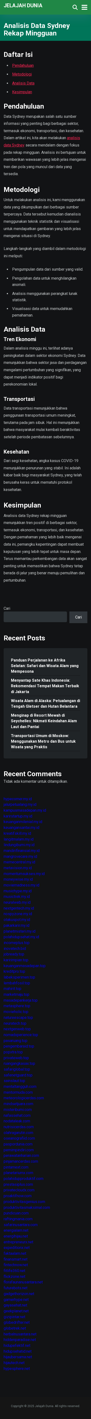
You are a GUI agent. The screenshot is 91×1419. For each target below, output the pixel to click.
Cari (7, 608)
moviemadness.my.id (21, 885)
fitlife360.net (14, 1270)
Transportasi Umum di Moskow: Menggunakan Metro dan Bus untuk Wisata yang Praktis (43, 741)
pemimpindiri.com (19, 1150)
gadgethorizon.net (19, 1293)
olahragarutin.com (18, 1132)
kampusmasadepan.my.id (25, 810)
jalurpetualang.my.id (20, 804)
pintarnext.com (16, 1167)
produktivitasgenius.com (24, 1201)
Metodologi (22, 74)
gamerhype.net (16, 1299)
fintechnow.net (16, 1265)
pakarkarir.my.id (16, 925)
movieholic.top (16, 1011)
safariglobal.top (17, 1069)
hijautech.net (14, 1362)
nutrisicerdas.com (19, 1127)
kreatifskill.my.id (17, 833)
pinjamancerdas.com (21, 1161)
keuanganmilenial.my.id (23, 821)
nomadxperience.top (21, 1034)
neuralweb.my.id (17, 902)
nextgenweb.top (17, 1029)
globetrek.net (15, 1328)
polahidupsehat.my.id (21, 937)
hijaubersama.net (18, 1357)
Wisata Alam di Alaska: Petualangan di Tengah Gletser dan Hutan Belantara (45, 703)
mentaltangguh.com (20, 1086)
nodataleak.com (17, 1121)
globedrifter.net (17, 1322)
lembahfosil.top (17, 983)
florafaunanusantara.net (23, 1282)
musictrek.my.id (17, 896)
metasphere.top (17, 1006)
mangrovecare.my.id (20, 856)
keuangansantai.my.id (21, 827)
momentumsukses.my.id (24, 873)
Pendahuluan (23, 65)
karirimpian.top (16, 960)
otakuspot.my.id (17, 919)
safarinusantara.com (21, 1224)
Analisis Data (23, 83)
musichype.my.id (18, 891)
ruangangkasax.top (19, 1063)
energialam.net (16, 1230)
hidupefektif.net (17, 1345)
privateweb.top (16, 1058)
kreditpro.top (14, 971)
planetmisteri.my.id (19, 931)
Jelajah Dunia (23, 5)
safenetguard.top (18, 1075)
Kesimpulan (22, 92)
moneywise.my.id (18, 879)
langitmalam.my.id (18, 839)
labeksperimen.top (19, 977)
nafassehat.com (17, 1115)
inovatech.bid (15, 948)
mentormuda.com (18, 1092)
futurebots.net (15, 1288)
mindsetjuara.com (18, 1103)
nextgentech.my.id (19, 908)
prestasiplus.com (18, 1184)
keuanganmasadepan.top (25, 965)
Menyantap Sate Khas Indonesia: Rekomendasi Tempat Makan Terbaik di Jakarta (45, 686)
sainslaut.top (14, 1080)
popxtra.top (13, 1052)
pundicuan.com (16, 1213)
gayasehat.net (15, 1305)
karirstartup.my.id (18, 816)
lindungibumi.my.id (19, 845)
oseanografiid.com (19, 1138)
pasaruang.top (15, 1040)
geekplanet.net (16, 1311)
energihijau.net (16, 1236)
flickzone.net (14, 1276)
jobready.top (14, 954)
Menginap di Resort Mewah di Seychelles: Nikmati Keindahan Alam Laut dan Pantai (44, 721)
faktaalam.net (15, 1253)
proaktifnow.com (18, 1196)
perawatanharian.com (21, 1155)
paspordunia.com (18, 1144)
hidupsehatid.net (18, 1351)
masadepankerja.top (21, 1000)
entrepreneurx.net (18, 1242)
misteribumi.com (18, 1109)
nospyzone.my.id (18, 914)
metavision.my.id (18, 868)
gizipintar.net (14, 1317)
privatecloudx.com (19, 1190)
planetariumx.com (18, 1172)
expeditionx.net (17, 1247)
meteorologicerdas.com (24, 1098)
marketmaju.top (16, 994)
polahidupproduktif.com (23, 1178)
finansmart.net (15, 1259)
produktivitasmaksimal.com (27, 1207)
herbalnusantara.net (20, 1334)
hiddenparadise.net (20, 1339)
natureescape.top (18, 1017)
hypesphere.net (17, 1368)
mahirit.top (12, 988)
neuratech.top (15, 1023)
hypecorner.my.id (18, 799)
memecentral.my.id (19, 862)
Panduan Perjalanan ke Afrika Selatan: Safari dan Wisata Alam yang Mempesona (45, 666)
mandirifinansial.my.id (22, 850)
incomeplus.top (17, 942)
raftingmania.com (18, 1219)
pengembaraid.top (19, 1046)
